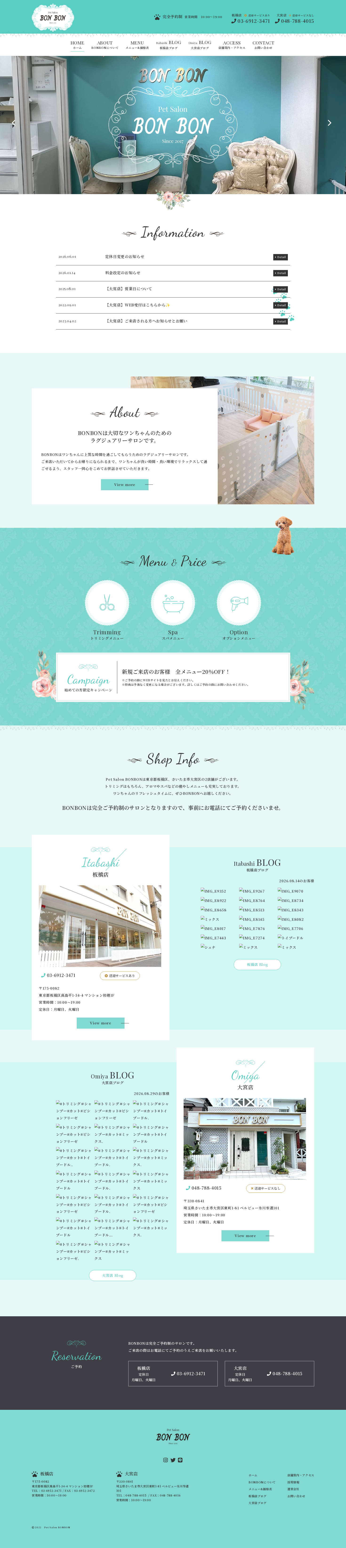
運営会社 (293, 1489)
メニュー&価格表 (137, 45)
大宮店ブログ (200, 45)
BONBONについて (104, 45)
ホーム (77, 45)
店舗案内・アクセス (231, 45)
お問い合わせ (263, 45)
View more (124, 484)
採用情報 (293, 1482)
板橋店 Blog (257, 964)
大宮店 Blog (112, 1275)
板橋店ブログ (168, 45)
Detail (281, 257)
